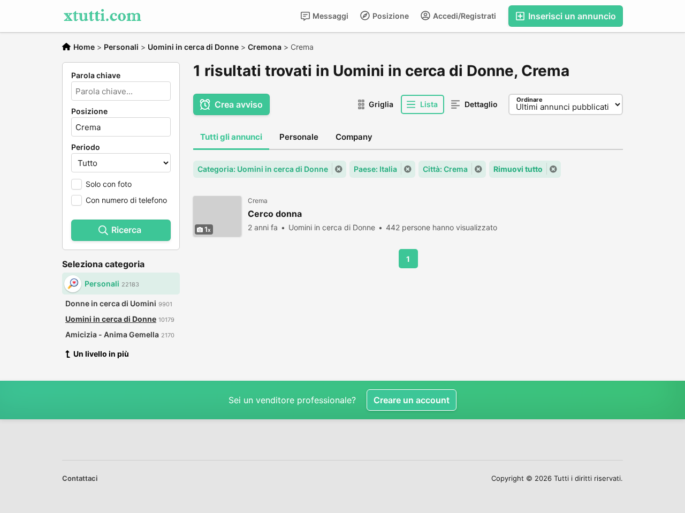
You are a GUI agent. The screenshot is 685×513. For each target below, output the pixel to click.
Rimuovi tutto (518, 168)
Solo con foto (109, 183)
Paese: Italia (375, 168)
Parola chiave (95, 75)
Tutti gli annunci (231, 137)
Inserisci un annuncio (571, 16)
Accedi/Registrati (463, 15)
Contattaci (79, 478)
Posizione (390, 15)
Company (354, 137)
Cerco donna (275, 214)
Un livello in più (101, 353)
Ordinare (529, 99)
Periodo (85, 147)
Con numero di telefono (126, 200)
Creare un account (412, 400)
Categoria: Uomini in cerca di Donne (262, 168)
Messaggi (329, 15)
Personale (298, 137)
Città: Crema (445, 168)
